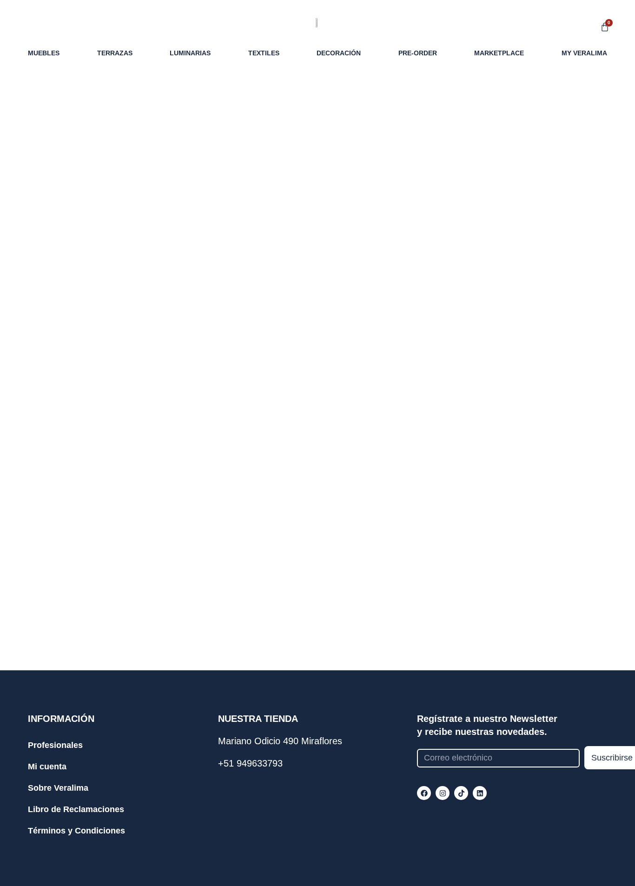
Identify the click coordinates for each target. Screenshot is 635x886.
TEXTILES (263, 53)
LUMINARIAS (190, 53)
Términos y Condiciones (76, 830)
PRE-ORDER (417, 53)
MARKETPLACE (499, 53)
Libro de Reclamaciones (76, 809)
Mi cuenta (47, 766)
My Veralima (584, 53)
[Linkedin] (480, 793)
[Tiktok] (461, 793)
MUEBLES (44, 53)
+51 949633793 (250, 763)
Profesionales (55, 745)
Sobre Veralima (58, 788)
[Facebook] (424, 793)
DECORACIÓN (339, 53)
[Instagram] (443, 793)
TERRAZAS (114, 53)
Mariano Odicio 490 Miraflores (280, 741)
